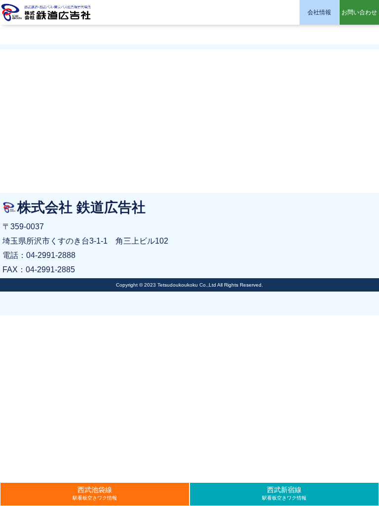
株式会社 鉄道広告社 (47, 12)
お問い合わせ (359, 12)
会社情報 (319, 12)
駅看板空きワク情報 (95, 493)
